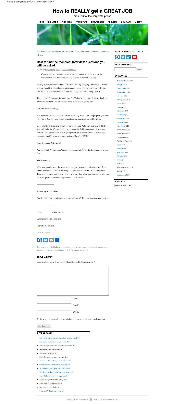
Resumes (112, 22)
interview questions (99, 247)
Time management (123, 167)
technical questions (60, 250)
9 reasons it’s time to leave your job (51, 391)
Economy (120, 96)
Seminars (126, 22)
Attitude (119, 84)
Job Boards (121, 114)
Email (76, 305)
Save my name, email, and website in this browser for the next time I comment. (73, 319)
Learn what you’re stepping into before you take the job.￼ (59, 338)
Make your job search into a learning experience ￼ (56, 345)
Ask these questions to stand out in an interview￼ (56, 372)
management (121, 118)
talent (119, 163)
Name (76, 298)
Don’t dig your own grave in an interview (53, 357)
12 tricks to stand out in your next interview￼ (55, 361)
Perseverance (121, 133)
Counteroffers (121, 92)
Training (120, 171)
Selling (119, 160)
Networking (97, 22)
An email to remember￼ (47, 353)
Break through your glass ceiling (50, 383)
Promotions (121, 137)
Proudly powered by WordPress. (78, 399)
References (120, 152)
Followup (120, 107)
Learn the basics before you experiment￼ (53, 376)
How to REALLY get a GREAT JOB (92, 10)
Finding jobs (121, 99)
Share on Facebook (43, 232)
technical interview (44, 250)
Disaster (53, 22)
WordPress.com (112, 399)
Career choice (121, 88)
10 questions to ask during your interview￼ (54, 368)
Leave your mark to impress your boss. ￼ (54, 342)
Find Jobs (67, 22)
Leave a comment (69, 69)
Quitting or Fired (122, 141)
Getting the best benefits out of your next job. (54, 364)
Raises (119, 144)
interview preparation (82, 247)
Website (76, 312)
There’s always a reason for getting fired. (53, 379)
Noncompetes (121, 129)
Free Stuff (81, 22)
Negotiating (121, 122)
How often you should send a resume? (92, 51)
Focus (119, 103)
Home (41, 22)
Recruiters (120, 148)
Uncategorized (122, 175)
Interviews (60, 247)
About (138, 22)
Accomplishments (123, 80)
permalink (84, 250)
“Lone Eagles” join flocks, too (49, 387)
